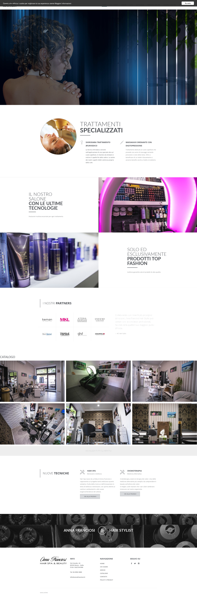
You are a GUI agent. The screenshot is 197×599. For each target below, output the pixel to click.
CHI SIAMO (104, 567)
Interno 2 (73, 406)
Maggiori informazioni (63, 3)
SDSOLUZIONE (44, 592)
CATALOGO (104, 573)
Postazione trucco (11, 364)
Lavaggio (73, 364)
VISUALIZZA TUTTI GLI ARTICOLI (98, 451)
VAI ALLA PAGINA (90, 496)
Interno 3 (7, 406)
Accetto (188, 3)
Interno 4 (139, 364)
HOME (102, 563)
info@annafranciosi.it (77, 577)
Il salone (7, 366)
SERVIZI (102, 570)
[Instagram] (138, 563)
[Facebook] (131, 563)
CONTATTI (103, 577)
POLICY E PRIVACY (106, 580)
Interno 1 (139, 406)
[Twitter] (135, 563)
